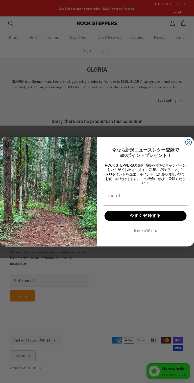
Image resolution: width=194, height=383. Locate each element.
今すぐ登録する (145, 215)
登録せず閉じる (145, 230)
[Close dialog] (189, 142)
